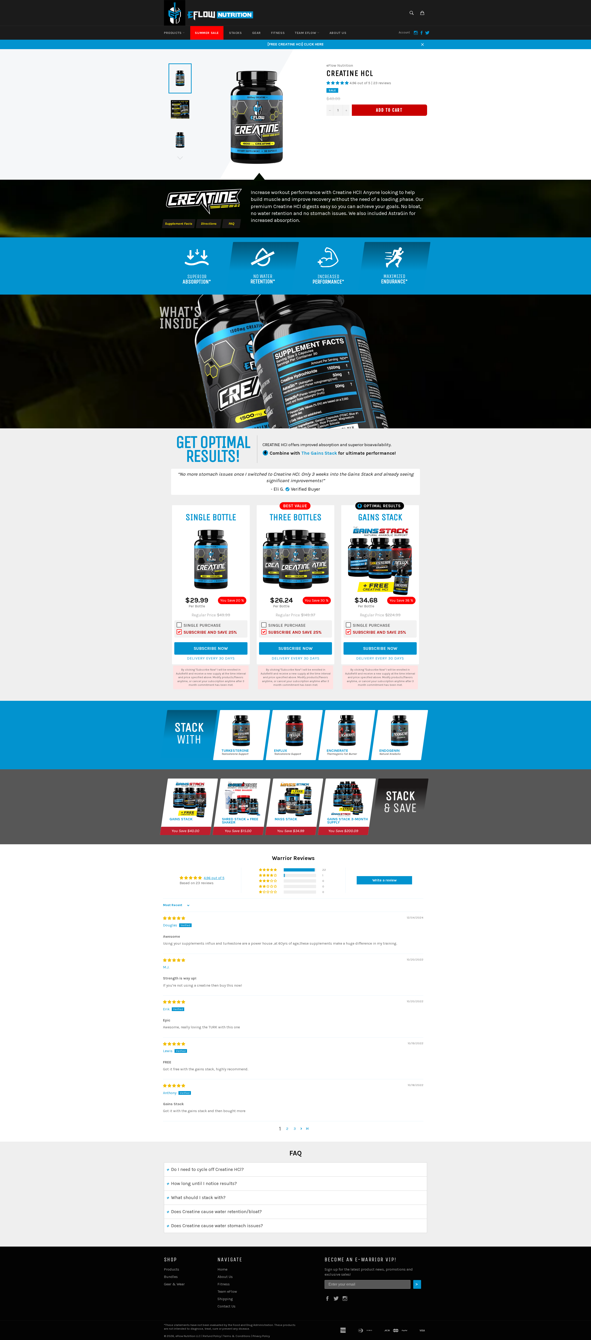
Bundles (171, 1276)
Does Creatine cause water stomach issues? (217, 1225)
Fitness (278, 33)
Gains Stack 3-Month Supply (347, 821)
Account (404, 32)
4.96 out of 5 (214, 878)
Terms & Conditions (236, 1336)
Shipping (225, 1299)
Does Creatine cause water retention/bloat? (216, 1211)
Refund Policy (212, 1336)
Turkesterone (235, 750)
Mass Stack (286, 819)
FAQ (231, 224)
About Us (225, 1276)
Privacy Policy (261, 1336)
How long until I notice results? (204, 1183)
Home (222, 1269)
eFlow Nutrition (185, 1336)
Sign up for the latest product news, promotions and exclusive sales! (369, 1272)
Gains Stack (181, 819)
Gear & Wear (174, 1284)
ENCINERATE (337, 750)
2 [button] (287, 1128)
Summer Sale (207, 33)
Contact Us (226, 1306)
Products (173, 33)
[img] (174, 918)
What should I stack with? (198, 1197)
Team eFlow (306, 33)
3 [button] (295, 1128)
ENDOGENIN (389, 750)
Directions (209, 224)
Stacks (235, 33)
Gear (256, 33)
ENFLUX (280, 750)
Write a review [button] (384, 880)
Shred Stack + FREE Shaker (240, 821)
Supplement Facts (179, 224)
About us (338, 33)
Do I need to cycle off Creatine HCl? (207, 1169)
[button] (338, 83)
